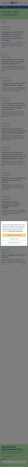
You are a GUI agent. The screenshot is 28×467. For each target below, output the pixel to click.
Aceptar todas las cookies (14, 235)
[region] (14, 233)
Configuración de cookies (14, 242)
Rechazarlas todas (14, 238)
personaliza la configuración (16, 231)
